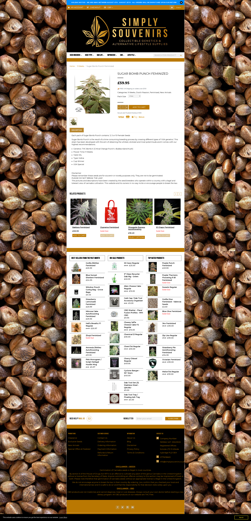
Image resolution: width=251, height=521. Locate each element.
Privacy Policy (133, 449)
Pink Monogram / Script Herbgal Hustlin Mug (93, 362)
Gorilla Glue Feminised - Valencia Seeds (171, 301)
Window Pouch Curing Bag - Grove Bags (94, 289)
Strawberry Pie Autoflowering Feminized (169, 350)
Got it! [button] (241, 517)
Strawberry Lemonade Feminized (91, 301)
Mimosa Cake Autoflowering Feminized (92, 313)
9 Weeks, (132, 92)
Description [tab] (77, 130)
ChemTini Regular (132, 346)
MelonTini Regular (170, 372)
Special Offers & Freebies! (79, 449)
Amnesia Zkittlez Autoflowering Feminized (93, 350)
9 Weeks (80, 66)
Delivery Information (107, 442)
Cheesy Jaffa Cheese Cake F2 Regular (131, 324)
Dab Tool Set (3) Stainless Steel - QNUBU (131, 385)
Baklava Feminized (81, 227)
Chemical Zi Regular (133, 334)
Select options (136, 237)
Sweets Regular (169, 287)
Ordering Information (107, 445)
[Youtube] (132, 507)
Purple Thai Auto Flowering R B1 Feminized (170, 277)
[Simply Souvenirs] (125, 31)
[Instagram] (127, 507)
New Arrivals (165, 92)
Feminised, (155, 92)
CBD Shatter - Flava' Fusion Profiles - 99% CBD (133, 312)
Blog (129, 442)
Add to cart (79, 235)
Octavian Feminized (171, 360)
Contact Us (102, 438)
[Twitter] (122, 507)
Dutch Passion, (142, 92)
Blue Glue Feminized (171, 311)
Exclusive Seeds (75, 442)
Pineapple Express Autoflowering (136, 228)
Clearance (72, 438)
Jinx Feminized (169, 323)
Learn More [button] (63, 517)
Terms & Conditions (135, 453)
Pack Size (121, 96)
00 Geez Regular (131, 263)
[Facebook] (117, 507)
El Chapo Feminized (165, 227)
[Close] (181, 2)
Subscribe (173, 419)
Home (72, 66)
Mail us (82, 418)
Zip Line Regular (169, 335)
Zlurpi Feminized (93, 335)
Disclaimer (131, 445)
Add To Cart (139, 107)
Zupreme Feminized (109, 227)
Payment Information (107, 449)
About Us (131, 438)
